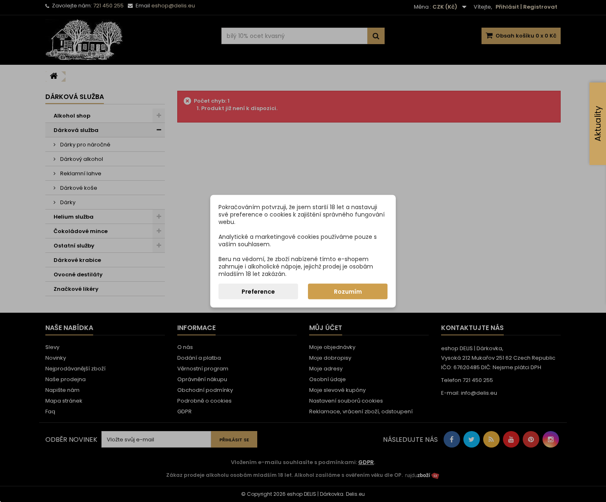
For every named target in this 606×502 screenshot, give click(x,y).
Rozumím (348, 291)
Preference (258, 291)
